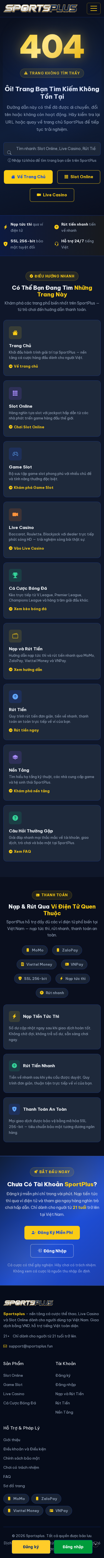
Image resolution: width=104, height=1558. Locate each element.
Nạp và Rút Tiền (69, 1394)
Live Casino (55, 194)
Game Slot (12, 1384)
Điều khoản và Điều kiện (24, 1449)
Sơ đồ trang (14, 1486)
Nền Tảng (64, 1412)
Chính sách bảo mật (21, 1458)
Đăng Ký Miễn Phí (55, 1232)
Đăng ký (63, 1375)
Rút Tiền (62, 1403)
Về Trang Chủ (31, 176)
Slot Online (81, 176)
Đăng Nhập (55, 1250)
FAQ (7, 1476)
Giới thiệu (11, 1440)
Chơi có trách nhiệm (21, 1467)
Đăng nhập (65, 1384)
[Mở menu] (94, 9)
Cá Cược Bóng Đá (19, 1403)
